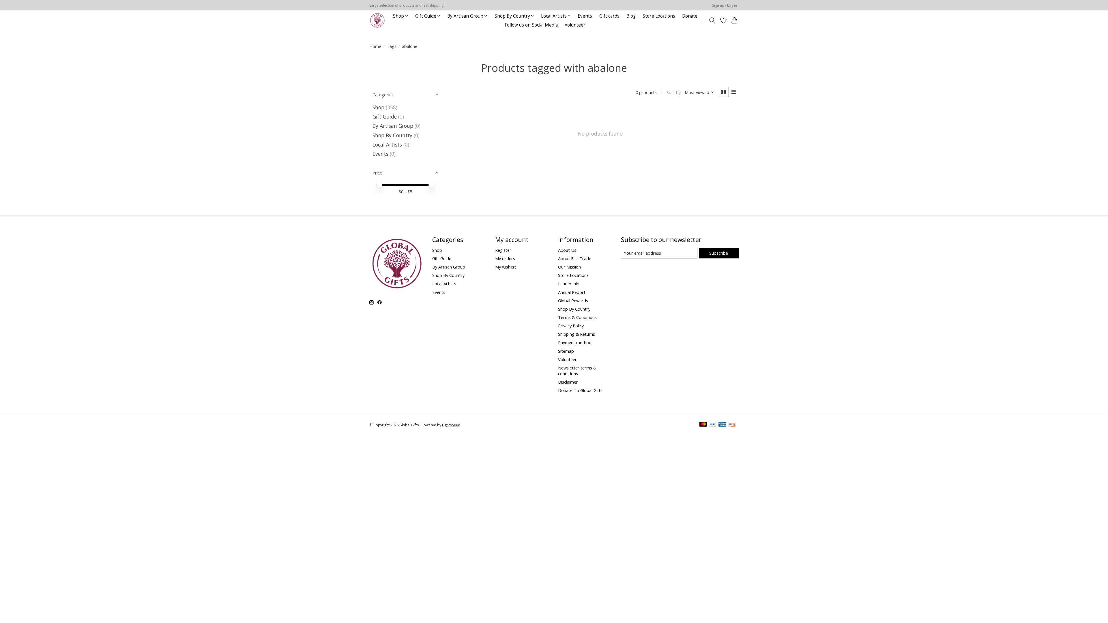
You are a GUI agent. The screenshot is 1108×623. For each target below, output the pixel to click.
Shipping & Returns (576, 334)
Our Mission (569, 267)
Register (503, 250)
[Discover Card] (732, 425)
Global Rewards (573, 300)
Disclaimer (568, 382)
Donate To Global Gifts (580, 390)
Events (585, 16)
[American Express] (722, 425)
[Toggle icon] (712, 20)
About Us (567, 250)
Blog (631, 16)
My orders (505, 258)
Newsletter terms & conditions (577, 370)
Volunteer (575, 25)
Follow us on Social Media (531, 25)
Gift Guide (385, 116)
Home (375, 46)
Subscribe (718, 253)
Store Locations (659, 16)
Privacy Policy (571, 326)
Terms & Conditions (577, 317)
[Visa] (712, 425)
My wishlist (505, 267)
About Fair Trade (574, 258)
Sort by (674, 92)
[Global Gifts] (377, 20)
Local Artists (388, 144)
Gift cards (609, 16)
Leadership (568, 283)
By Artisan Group (393, 125)
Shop (378, 107)
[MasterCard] (703, 425)
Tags (391, 46)
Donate (689, 16)
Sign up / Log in (724, 5)
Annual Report (571, 292)
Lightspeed (451, 425)
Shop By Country (392, 135)
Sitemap (566, 351)
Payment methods (576, 342)
